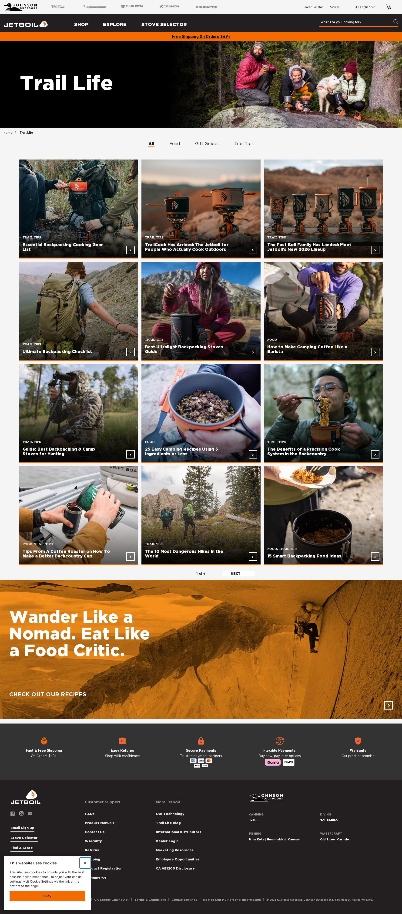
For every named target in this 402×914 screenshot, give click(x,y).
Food (174, 143)
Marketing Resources (175, 850)
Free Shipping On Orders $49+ (201, 36)
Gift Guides (207, 143)
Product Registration (103, 868)
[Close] (85, 863)
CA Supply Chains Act (111, 899)
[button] (44, 752)
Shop (81, 24)
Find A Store (21, 848)
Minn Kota (257, 839)
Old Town (327, 839)
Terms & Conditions (150, 899)
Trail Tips (244, 143)
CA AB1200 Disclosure (175, 868)
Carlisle (343, 839)
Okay (47, 896)
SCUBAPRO (329, 820)
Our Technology (170, 814)
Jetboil (254, 820)
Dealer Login (167, 841)
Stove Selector (164, 24)
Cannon (294, 839)
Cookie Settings (184, 899)
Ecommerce (96, 877)
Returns (92, 850)
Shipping (92, 859)
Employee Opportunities (178, 859)
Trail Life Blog (168, 823)
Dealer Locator (312, 7)
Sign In (335, 7)
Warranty (93, 841)
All (151, 143)
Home (7, 132)
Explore (115, 24)
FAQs (89, 814)
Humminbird (276, 839)
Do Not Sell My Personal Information (232, 899)
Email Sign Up (22, 828)
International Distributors (178, 832)
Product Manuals (99, 823)
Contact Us (94, 832)
